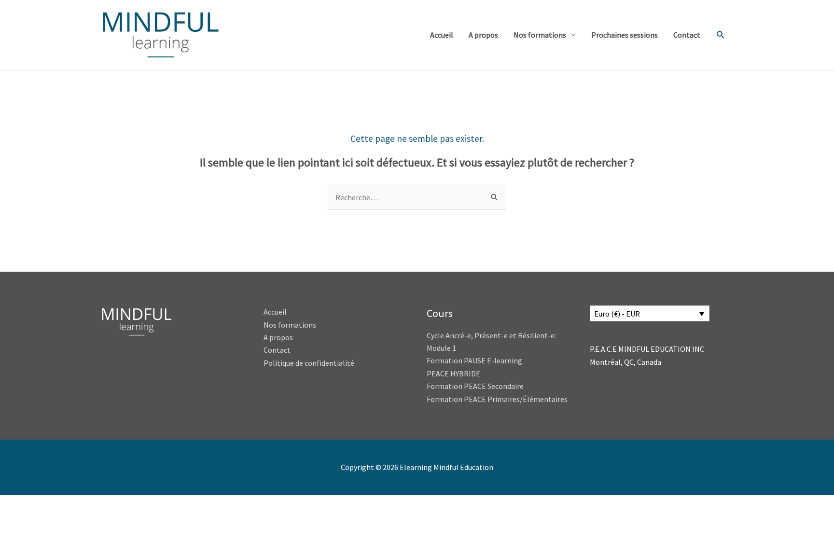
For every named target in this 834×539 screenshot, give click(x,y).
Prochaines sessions (624, 35)
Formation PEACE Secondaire (475, 386)
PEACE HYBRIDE (454, 373)
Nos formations (540, 35)
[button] (721, 35)
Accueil (441, 35)
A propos (483, 35)
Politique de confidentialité (309, 363)
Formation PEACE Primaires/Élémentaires (497, 399)
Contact (686, 35)
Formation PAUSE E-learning (474, 360)
